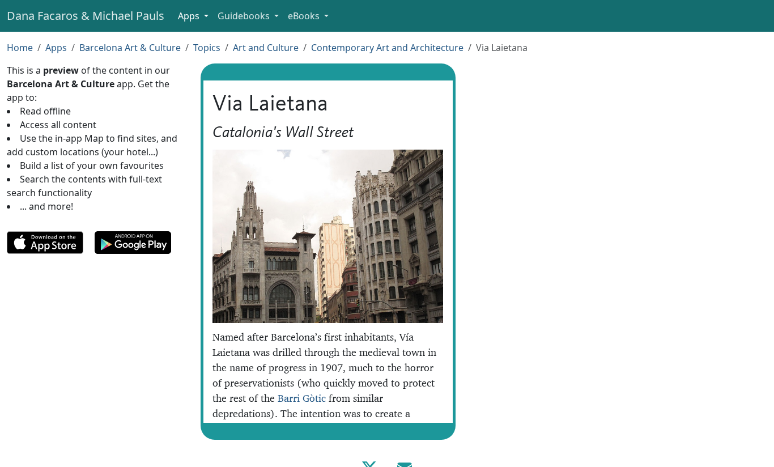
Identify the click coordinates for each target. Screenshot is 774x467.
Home (20, 47)
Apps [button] (190, 16)
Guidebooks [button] (245, 16)
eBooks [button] (305, 16)
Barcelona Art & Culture (130, 47)
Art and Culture (266, 47)
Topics (206, 47)
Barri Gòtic (302, 398)
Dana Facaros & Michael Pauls (85, 15)
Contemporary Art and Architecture (387, 47)
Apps (56, 47)
